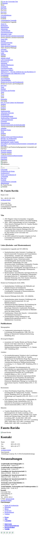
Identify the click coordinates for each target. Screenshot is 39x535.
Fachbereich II (5, 173)
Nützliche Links (5, 44)
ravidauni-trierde (6, 200)
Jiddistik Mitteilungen (7, 65)
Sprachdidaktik (5, 78)
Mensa (7, 509)
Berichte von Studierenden (9, 138)
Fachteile (3, 17)
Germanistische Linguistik (8, 20)
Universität (4, 169)
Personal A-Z (5, 61)
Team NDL (4, 39)
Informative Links (6, 34)
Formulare (4, 121)
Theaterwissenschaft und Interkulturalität (13, 125)
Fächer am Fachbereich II (8, 175)
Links (2, 53)
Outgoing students (6, 152)
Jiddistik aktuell (5, 58)
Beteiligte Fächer (6, 130)
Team (2, 87)
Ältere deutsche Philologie (8, 46)
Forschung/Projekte (6, 42)
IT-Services (8, 510)
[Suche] (1, 166)
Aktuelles (3, 49)
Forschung (4, 157)
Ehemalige (4, 99)
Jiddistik (3, 54)
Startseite (3, 7)
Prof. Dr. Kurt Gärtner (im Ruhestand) (12, 102)
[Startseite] (9, 1)
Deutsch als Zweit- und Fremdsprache (12, 82)
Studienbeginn (5, 114)
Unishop (7, 514)
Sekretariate (4, 29)
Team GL (4, 24)
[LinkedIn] (13, 533)
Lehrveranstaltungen (7, 60)
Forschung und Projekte (8, 90)
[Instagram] (10, 533)
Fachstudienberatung (7, 116)
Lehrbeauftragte (5, 30)
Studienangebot (5, 111)
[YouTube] (7, 533)
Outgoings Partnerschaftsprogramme (12, 155)
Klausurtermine (5, 123)
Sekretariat (4, 63)
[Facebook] (2, 533)
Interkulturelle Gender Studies (10, 142)
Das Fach (3, 8)
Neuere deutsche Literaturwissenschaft (12, 36)
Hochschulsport (9, 512)
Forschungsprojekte (6, 32)
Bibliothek (8, 507)
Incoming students (6, 150)
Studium (3, 41)
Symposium (4, 66)
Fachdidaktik (5, 75)
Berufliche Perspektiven (8, 140)
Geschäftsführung (6, 15)
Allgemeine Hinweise (7, 113)
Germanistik (4, 176)
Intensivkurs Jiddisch (7, 70)
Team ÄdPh (4, 51)
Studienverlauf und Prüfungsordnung (12, 137)
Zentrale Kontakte (6, 500)
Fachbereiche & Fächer (8, 171)
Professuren (4, 25)
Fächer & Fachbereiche (11, 505)
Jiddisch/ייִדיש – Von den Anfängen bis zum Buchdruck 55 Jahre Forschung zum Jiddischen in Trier (18, 72)
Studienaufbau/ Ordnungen (9, 118)
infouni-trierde (10, 499)
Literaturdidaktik (6, 80)
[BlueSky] (5, 533)
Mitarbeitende (5, 27)
